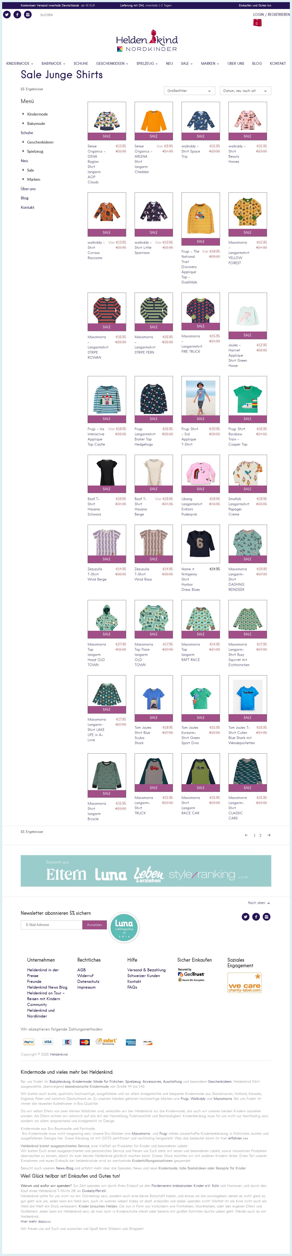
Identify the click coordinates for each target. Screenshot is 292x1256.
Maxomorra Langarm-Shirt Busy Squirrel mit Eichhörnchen (239, 654)
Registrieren (279, 15)
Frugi (185, 1099)
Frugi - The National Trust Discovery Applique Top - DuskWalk (190, 266)
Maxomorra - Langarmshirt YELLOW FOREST (239, 252)
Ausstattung (172, 1082)
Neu (169, 64)
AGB (81, 970)
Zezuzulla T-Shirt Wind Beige (97, 574)
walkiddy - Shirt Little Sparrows (143, 247)
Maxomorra (223, 1099)
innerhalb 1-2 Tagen (146, 5)
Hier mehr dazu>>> (36, 1221)
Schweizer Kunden (143, 976)
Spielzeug (146, 64)
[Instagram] (28, 14)
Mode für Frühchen (108, 1082)
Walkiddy (198, 1099)
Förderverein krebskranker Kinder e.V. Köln (186, 1186)
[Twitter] (7, 14)
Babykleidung (60, 1082)
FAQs (132, 987)
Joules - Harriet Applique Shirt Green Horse (238, 355)
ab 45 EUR (58, 5)
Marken (209, 64)
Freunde (34, 981)
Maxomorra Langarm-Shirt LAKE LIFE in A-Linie (97, 729)
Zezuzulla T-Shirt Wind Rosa (143, 574)
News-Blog (64, 1168)
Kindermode (18, 64)
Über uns (235, 64)
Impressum (86, 987)
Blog (257, 64)
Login (258, 15)
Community (37, 1005)
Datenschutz (88, 981)
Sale (185, 64)
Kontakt (278, 64)
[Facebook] (17, 14)
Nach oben (257, 903)
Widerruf (85, 976)
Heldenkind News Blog (47, 987)
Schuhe (81, 64)
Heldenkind (59, 1054)
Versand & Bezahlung (146, 970)
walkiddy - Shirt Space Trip (190, 151)
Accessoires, (152, 1082)
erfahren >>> (238, 1138)
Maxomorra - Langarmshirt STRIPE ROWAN (98, 347)
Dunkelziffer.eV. (94, 1191)
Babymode (52, 64)
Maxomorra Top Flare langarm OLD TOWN (144, 654)
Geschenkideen (111, 64)
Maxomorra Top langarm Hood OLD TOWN (97, 654)
